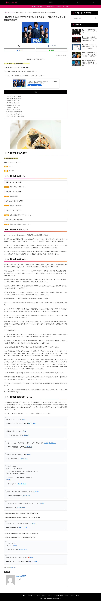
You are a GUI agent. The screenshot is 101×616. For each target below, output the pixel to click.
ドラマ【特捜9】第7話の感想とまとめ (15, 116)
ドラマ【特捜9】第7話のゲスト (13, 98)
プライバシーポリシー (47, 595)
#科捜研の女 (52, 443)
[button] (96, 18)
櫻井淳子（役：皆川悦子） (13, 103)
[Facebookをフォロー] (20, 579)
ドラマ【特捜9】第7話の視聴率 (13, 96)
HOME (24, 595)
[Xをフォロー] (17, 579)
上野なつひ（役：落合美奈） (14, 105)
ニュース (8, 571)
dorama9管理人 (21, 576)
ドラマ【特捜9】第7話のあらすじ (14, 111)
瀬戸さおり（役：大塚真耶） (14, 109)
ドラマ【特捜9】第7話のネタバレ (14, 114)
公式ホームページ (13, 567)
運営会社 (29, 595)
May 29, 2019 (32, 423)
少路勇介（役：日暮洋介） (13, 107)
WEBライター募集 (74, 595)
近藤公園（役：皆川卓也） (13, 100)
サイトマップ (37, 595)
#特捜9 (24, 419)
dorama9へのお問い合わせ (61, 595)
